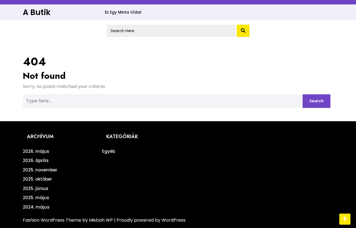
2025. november (40, 170)
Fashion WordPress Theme (52, 220)
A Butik (37, 12)
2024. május (36, 207)
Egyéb (108, 151)
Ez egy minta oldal (123, 12)
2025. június (35, 188)
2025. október (37, 179)
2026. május (36, 151)
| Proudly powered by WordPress (150, 220)
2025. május (36, 198)
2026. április (36, 160)
